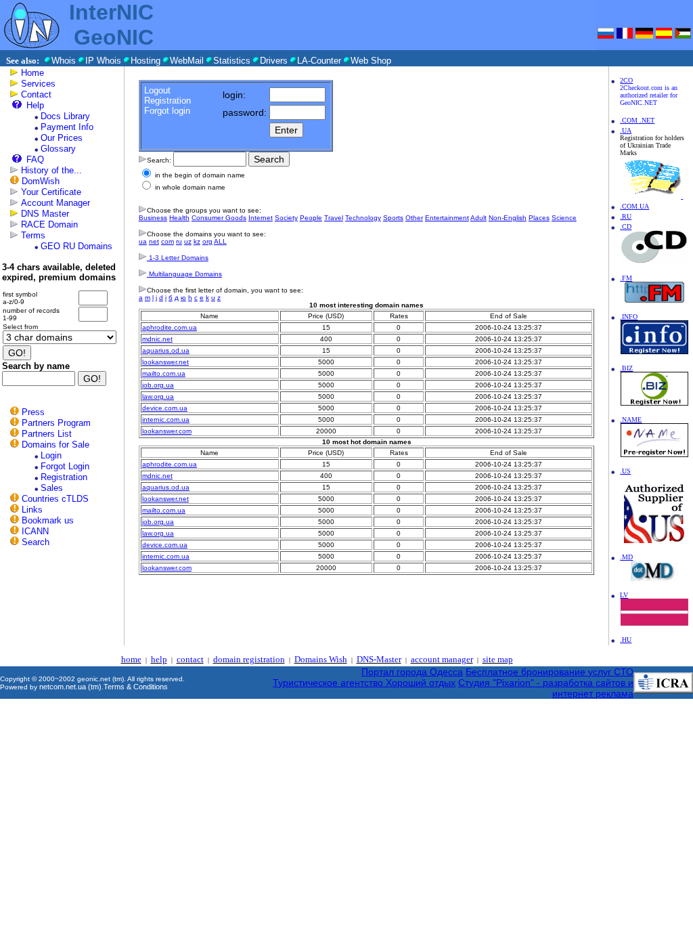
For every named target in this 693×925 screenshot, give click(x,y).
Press (33, 412)
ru (179, 241)
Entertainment (447, 217)
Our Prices (62, 138)
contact (190, 659)
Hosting (145, 61)
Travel (333, 217)
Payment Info (67, 127)
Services (38, 84)
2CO (626, 80)
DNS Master (45, 214)
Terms (33, 235)
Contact (36, 94)
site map (498, 659)
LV (624, 595)
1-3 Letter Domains (177, 257)
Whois (63, 61)
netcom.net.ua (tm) (70, 687)
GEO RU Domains (76, 246)
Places (539, 217)
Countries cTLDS (55, 499)
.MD (626, 557)
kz (197, 241)
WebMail (187, 61)
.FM (626, 278)
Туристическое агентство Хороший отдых (364, 682)
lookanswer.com (167, 431)
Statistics (231, 61)
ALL (220, 241)
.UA (625, 130)
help (159, 659)
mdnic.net (157, 339)
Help (35, 105)
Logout (157, 90)
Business (153, 217)
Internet (260, 217)
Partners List (47, 434)
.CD (625, 226)
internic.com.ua (165, 419)
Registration (64, 477)
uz (188, 241)
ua (143, 241)
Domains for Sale (55, 444)
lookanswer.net (165, 362)
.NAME (631, 419)
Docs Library (65, 116)
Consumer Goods (219, 217)
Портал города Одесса (412, 671)
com (167, 241)
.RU (625, 216)
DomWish (41, 181)
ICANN (35, 531)
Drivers (274, 61)
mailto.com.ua (163, 373)
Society (286, 217)
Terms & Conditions (136, 687)
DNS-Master (379, 659)
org (207, 241)
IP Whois (103, 61)
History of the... (51, 170)
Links (32, 509)
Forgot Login (65, 466)
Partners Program (56, 423)
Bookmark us (48, 520)
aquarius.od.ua (165, 350)
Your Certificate (51, 192)
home (131, 659)
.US (625, 471)
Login (51, 455)
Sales (52, 488)
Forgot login (167, 111)
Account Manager (55, 203)
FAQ (35, 159)
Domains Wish (320, 659)
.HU (625, 639)
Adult (478, 217)
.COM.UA (634, 206)
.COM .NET (637, 120)
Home (32, 73)
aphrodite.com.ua (169, 327)
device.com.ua (164, 408)
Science (564, 217)
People (311, 217)
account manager (442, 659)
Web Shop (371, 61)
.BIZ (626, 368)
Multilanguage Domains (184, 274)
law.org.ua (158, 396)
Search (35, 542)
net (154, 241)
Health (179, 217)
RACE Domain (49, 224)
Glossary (58, 149)
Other (414, 217)
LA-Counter (319, 61)
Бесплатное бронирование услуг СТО (549, 671)
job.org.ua (158, 385)
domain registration (249, 659)
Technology (363, 217)
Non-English (508, 217)
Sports (393, 217)
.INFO (629, 316)
